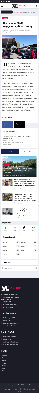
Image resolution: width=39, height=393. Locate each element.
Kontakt (19, 391)
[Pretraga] (36, 6)
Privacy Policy (9, 307)
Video (20, 389)
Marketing (32, 389)
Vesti (16, 389)
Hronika (10, 246)
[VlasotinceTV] (19, 5)
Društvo (5, 18)
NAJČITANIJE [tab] (28, 152)
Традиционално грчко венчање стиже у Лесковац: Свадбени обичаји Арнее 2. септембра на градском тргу (26, 12)
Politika (28, 246)
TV (12, 389)
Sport (28, 250)
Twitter (20, 125)
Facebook (9, 125)
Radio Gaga (7, 389)
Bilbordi (26, 389)
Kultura (10, 250)
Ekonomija (28, 242)
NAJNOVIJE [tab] (10, 152)
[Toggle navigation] (2, 5)
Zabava (10, 254)
